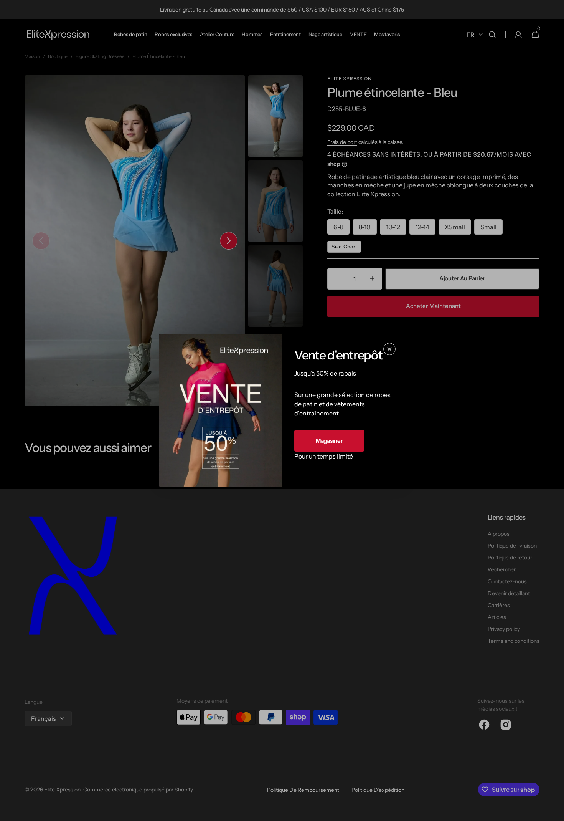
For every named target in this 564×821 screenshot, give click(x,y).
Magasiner (329, 440)
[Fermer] (389, 349)
